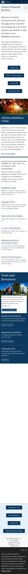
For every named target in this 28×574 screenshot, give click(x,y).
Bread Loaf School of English (12, 216)
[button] (22, 2)
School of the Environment (11, 257)
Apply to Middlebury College (14, 531)
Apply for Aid (14, 68)
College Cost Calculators (11, 316)
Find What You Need (7, 341)
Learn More (5, 359)
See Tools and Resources (9, 310)
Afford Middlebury (14, 515)
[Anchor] (11, 121)
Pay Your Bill (14, 83)
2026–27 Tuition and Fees (14, 75)
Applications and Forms (11, 332)
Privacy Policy (5, 571)
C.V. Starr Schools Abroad (10, 228)
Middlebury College (8, 188)
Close (23, 550)
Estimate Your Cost (14, 91)
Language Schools (8, 202)
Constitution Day (8, 349)
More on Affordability (8, 154)
